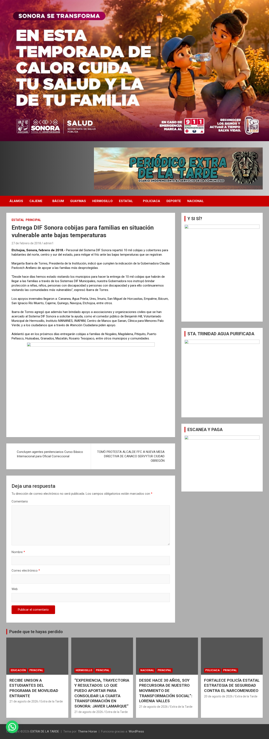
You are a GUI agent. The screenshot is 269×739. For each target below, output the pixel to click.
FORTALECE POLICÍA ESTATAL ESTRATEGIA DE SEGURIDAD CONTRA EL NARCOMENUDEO (232, 685)
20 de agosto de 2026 (218, 696)
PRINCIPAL (33, 220)
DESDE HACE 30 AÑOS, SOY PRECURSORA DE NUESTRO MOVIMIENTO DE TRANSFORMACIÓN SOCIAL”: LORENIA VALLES (165, 690)
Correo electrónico (26, 570)
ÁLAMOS (16, 201)
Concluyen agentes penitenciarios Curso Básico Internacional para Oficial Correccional (50, 454)
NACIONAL (195, 201)
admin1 (49, 243)
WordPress (136, 731)
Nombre (18, 552)
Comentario (20, 501)
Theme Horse (87, 731)
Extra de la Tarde (52, 701)
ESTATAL (126, 201)
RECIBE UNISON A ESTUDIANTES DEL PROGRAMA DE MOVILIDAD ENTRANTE (33, 688)
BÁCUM (58, 201)
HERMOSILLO (102, 201)
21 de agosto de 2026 (23, 701)
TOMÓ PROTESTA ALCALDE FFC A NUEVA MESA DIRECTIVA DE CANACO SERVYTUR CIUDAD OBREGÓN (131, 456)
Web (15, 589)
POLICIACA (151, 201)
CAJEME (35, 201)
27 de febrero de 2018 (26, 243)
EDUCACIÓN (18, 670)
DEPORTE (173, 201)
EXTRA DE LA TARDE (44, 731)
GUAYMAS (78, 201)
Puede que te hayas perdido (36, 631)
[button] (12, 727)
